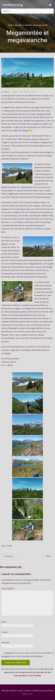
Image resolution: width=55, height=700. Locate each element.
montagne (5, 92)
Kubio (29, 694)
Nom (4, 622)
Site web (5, 642)
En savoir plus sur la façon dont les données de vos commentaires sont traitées (28, 672)
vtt (22, 92)
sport (15, 92)
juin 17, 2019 (30, 92)
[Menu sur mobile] (50, 5)
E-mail (5, 632)
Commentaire (8, 588)
